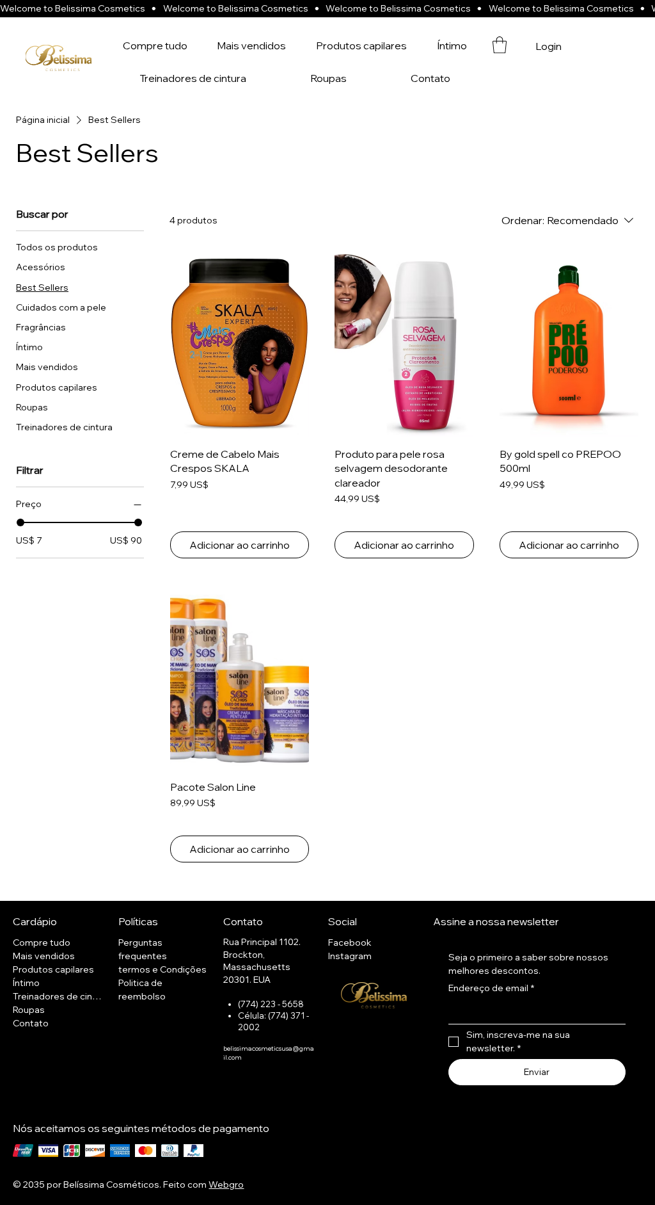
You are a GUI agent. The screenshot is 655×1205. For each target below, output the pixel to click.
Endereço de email (491, 988)
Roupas (29, 1009)
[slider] (20, 522)
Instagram (350, 956)
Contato (31, 1023)
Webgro (226, 1184)
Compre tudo (41, 942)
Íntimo (26, 983)
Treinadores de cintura (59, 996)
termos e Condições (162, 969)
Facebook (350, 942)
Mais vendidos (44, 956)
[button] (500, 44)
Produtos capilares (53, 969)
